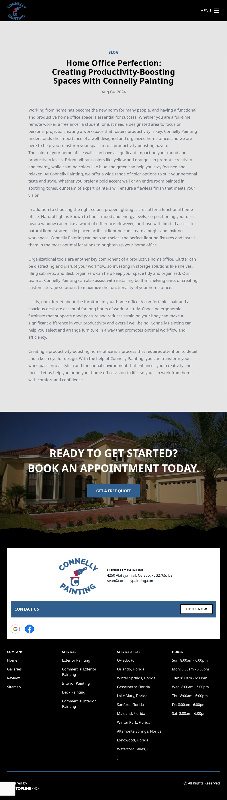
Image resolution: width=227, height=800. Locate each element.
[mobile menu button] (216, 10)
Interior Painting (76, 683)
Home (12, 660)
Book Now (196, 609)
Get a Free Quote (113, 490)
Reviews (14, 678)
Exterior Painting (76, 660)
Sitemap (14, 686)
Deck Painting (73, 692)
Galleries (14, 669)
